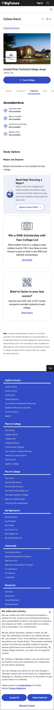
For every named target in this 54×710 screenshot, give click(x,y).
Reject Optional (40, 697)
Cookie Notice (24, 685)
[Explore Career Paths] (27, 194)
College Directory (11, 28)
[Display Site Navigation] (51, 9)
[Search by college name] (43, 19)
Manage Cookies (27, 705)
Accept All (14, 697)
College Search (12, 18)
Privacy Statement (17, 688)
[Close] (50, 612)
